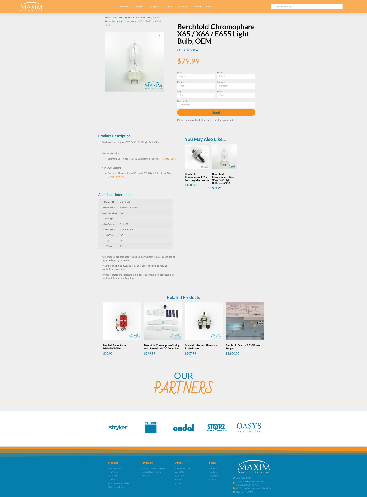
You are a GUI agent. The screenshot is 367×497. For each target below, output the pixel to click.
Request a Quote (202, 6)
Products (123, 6)
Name (180, 72)
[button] (159, 36)
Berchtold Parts (143, 17)
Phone (180, 82)
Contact (183, 6)
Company (222, 82)
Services (139, 6)
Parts (114, 17)
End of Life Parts (126, 17)
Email (219, 72)
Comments (182, 101)
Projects (155, 6)
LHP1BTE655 (169, 158)
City (179, 91)
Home (107, 17)
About (169, 6)
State (219, 91)
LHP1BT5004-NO (116, 176)
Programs (147, 462)
